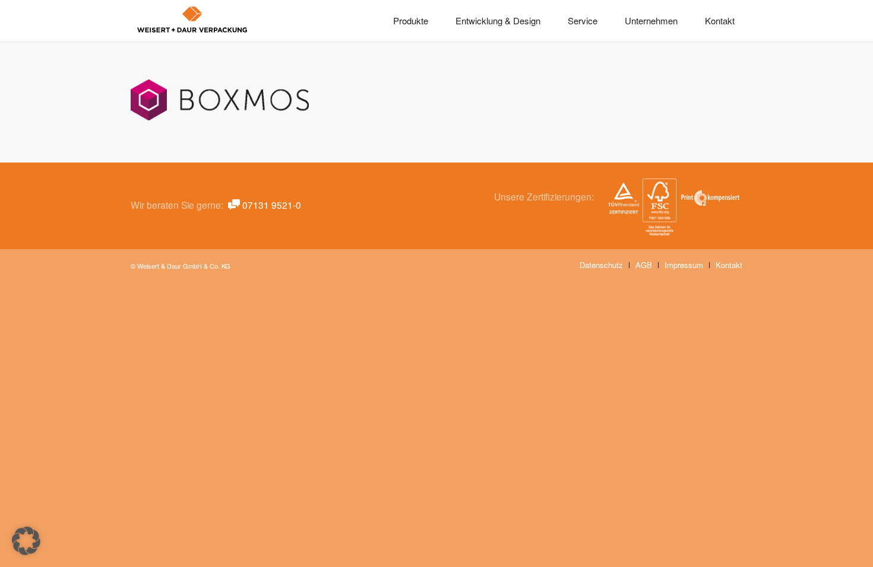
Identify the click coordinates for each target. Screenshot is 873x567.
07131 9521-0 (271, 204)
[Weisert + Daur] (192, 21)
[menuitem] (410, 21)
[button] (26, 541)
